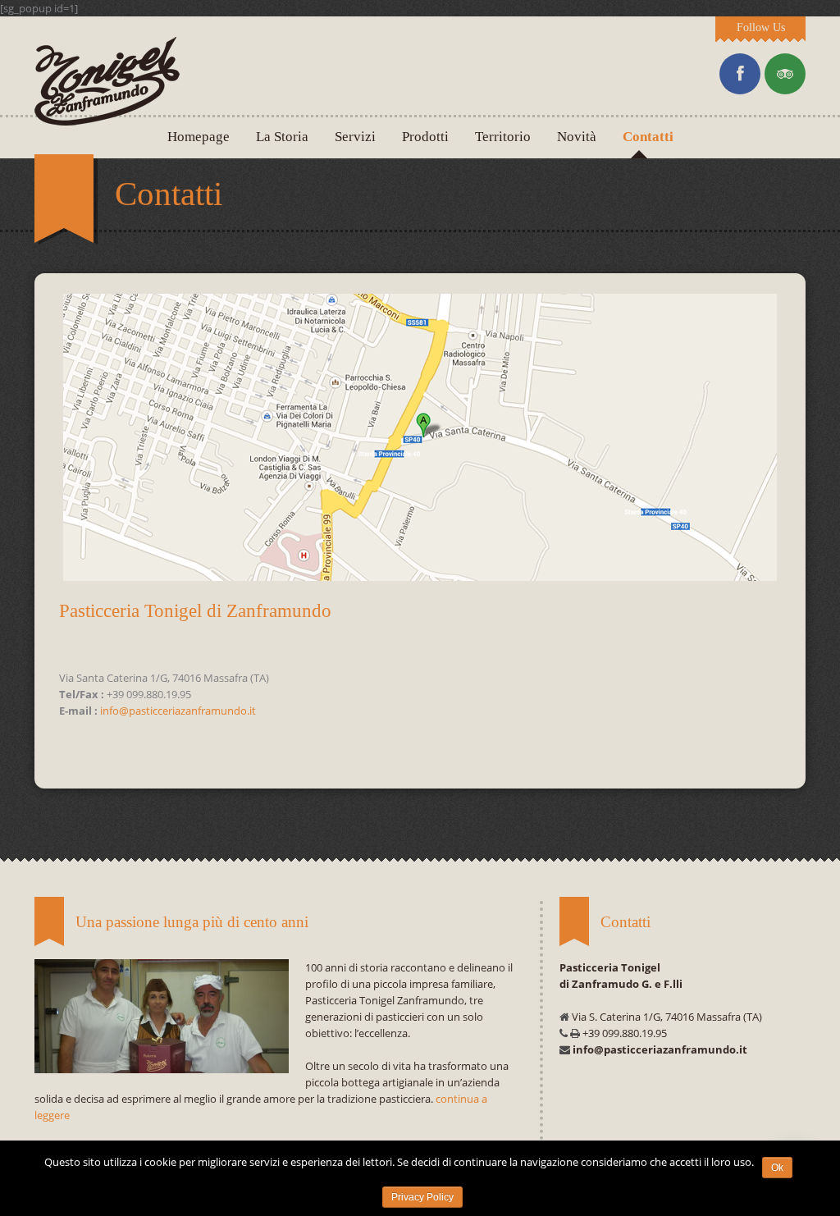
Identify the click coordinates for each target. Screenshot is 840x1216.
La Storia (282, 136)
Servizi (355, 136)
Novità (576, 136)
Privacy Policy (422, 1197)
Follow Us (761, 27)
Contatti (648, 136)
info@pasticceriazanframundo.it (178, 710)
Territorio (503, 136)
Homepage (198, 136)
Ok (777, 1167)
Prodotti (425, 136)
